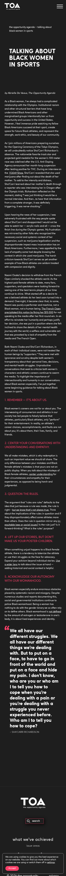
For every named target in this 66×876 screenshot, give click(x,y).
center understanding (41, 474)
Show (16, 173)
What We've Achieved (33, 840)
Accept (12, 868)
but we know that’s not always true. (30, 510)
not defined (55, 612)
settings (51, 862)
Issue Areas (33, 846)
